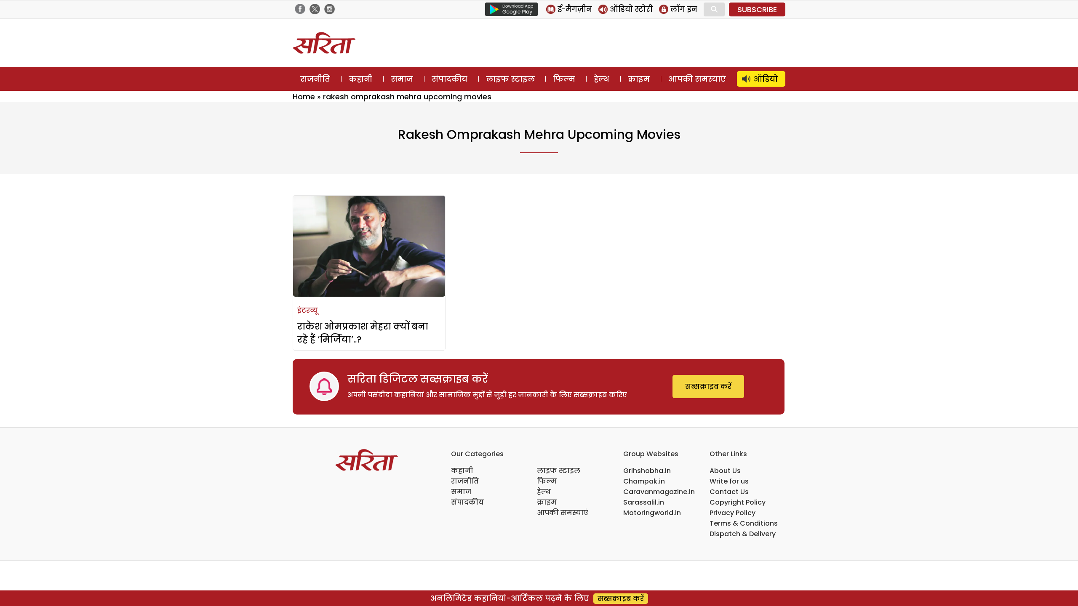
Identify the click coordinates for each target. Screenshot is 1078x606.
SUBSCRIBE (757, 9)
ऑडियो (766, 79)
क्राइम (639, 79)
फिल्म (564, 79)
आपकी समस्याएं (697, 79)
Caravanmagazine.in (659, 492)
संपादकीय (449, 79)
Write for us (729, 481)
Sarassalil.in (643, 502)
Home (304, 96)
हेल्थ (601, 79)
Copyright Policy (738, 502)
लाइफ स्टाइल (510, 79)
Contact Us (729, 492)
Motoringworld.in (652, 513)
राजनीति (315, 79)
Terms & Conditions (744, 523)
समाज (402, 79)
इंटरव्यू (307, 310)
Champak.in (644, 481)
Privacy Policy (732, 513)
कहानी (360, 79)
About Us (725, 471)
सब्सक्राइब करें (708, 386)
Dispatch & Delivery (743, 534)
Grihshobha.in (647, 471)
